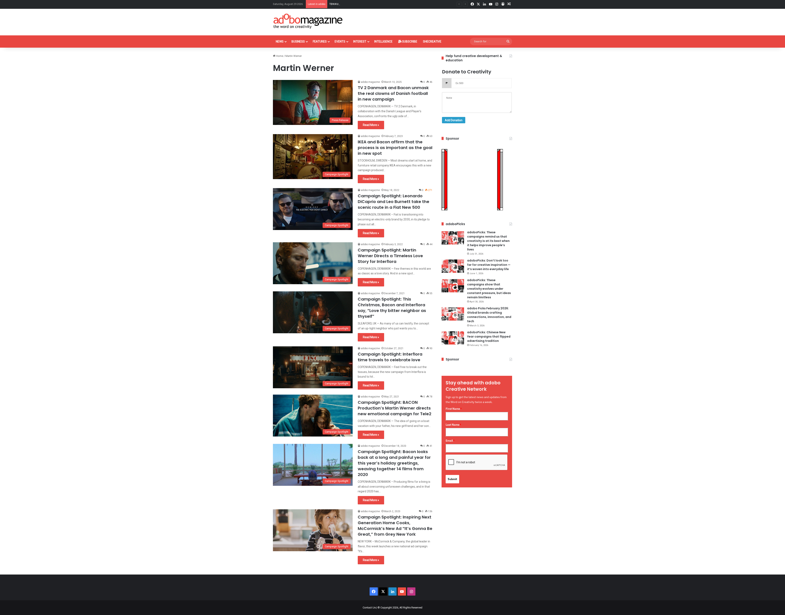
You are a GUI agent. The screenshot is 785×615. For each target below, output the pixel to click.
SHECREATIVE (432, 41)
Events (340, 41)
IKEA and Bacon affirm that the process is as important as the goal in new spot (395, 147)
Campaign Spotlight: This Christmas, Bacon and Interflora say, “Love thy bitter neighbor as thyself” (392, 307)
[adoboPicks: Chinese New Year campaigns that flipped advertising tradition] (453, 338)
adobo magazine (370, 82)
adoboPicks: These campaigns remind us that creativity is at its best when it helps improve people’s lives (488, 240)
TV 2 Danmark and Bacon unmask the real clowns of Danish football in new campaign (393, 93)
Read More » (371, 125)
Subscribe (409, 41)
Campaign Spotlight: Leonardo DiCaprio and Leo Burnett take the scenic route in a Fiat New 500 (393, 201)
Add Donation (453, 120)
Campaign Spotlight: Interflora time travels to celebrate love (390, 357)
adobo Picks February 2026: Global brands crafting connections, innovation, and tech (489, 314)
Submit (452, 479)
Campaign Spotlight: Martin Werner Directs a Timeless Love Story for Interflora (390, 255)
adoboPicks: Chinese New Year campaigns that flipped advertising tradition (488, 336)
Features (320, 41)
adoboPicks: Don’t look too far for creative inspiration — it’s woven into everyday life (488, 264)
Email (450, 440)
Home (279, 55)
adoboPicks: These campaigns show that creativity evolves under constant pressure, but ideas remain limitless (489, 288)
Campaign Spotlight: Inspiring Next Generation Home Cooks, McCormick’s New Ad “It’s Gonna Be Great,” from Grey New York (395, 525)
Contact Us (369, 607)
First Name (454, 409)
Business (298, 41)
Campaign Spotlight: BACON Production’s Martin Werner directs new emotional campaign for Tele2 (394, 408)
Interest (359, 41)
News (280, 41)
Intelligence (383, 41)
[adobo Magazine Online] (308, 21)
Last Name (453, 424)
